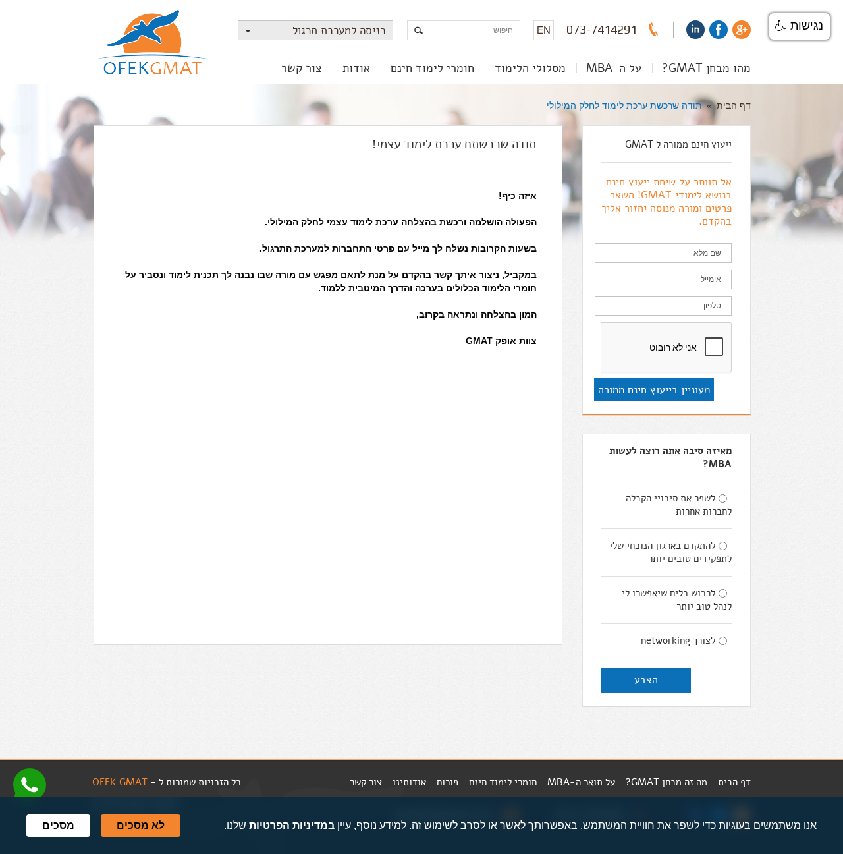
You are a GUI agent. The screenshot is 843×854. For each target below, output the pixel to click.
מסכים (58, 825)
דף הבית (734, 105)
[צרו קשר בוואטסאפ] (29, 784)
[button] (799, 26)
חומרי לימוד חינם (432, 67)
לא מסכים (141, 825)
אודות (356, 67)
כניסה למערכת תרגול (339, 30)
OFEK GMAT (120, 782)
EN (544, 30)
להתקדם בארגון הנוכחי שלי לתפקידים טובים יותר (670, 552)
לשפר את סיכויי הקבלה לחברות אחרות (679, 505)
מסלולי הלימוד (530, 67)
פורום (447, 782)
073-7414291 (601, 29)
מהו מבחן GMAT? (706, 67)
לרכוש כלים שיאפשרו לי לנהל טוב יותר (677, 599)
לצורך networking (678, 640)
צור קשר (301, 67)
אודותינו (409, 782)
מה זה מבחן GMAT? (666, 782)
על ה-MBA (613, 67)
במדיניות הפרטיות (292, 825)
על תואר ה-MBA (581, 782)
